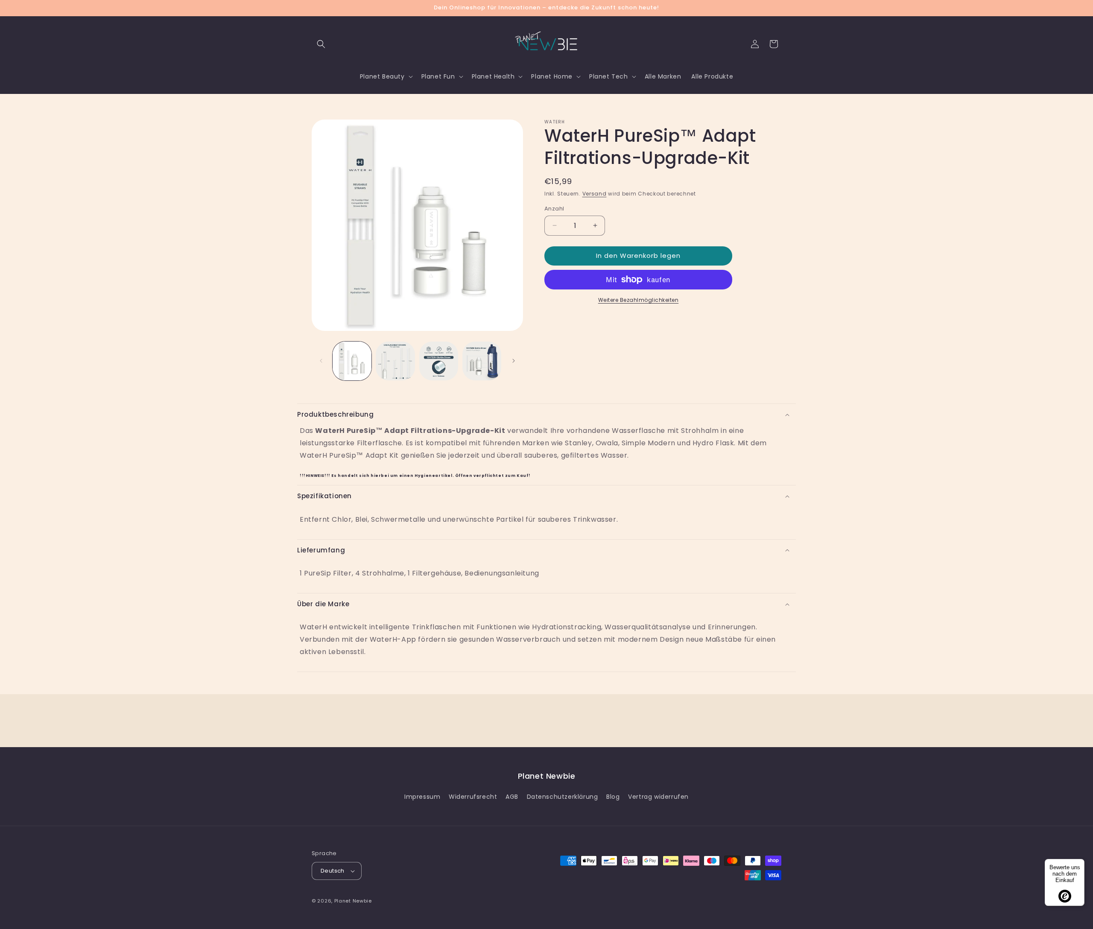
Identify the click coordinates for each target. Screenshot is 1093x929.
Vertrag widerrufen (658, 796)
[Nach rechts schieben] (513, 360)
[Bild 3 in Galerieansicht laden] (438, 361)
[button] (321, 44)
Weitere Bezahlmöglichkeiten (638, 300)
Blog (613, 796)
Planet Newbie (353, 900)
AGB (512, 796)
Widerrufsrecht (473, 796)
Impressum (422, 796)
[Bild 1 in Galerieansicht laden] (352, 361)
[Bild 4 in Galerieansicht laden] (481, 361)
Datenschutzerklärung (562, 796)
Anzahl (554, 208)
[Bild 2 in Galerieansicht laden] (395, 361)
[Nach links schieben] (321, 360)
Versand (594, 193)
